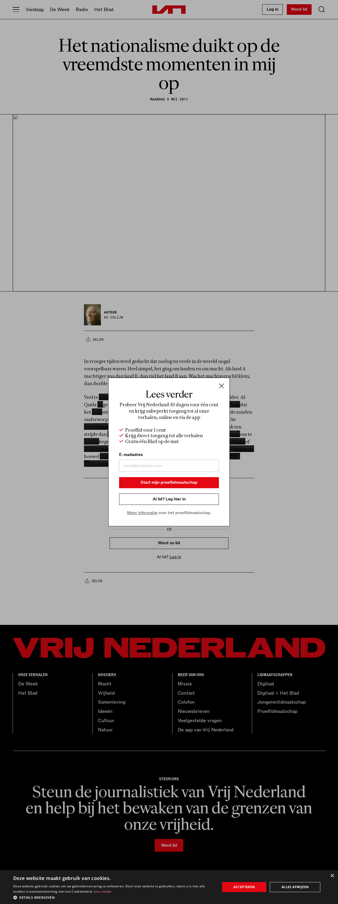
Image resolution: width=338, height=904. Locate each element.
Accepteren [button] (244, 887)
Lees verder (102, 891)
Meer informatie (142, 512)
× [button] (332, 876)
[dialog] (169, 887)
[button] (113, 897)
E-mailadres (131, 454)
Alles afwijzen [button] (295, 887)
